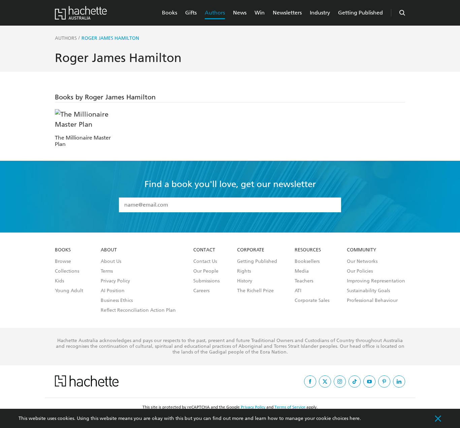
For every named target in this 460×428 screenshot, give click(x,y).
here (355, 418)
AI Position (113, 290)
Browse (63, 261)
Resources (308, 250)
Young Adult (69, 290)
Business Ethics (117, 300)
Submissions (206, 281)
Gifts (191, 12)
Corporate (250, 250)
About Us (111, 261)
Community (361, 250)
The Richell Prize (255, 290)
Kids (59, 281)
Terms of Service (289, 407)
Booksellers (307, 261)
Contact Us (205, 261)
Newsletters (287, 12)
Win (260, 12)
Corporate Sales (312, 300)
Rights (244, 271)
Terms (107, 271)
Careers (201, 290)
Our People (206, 271)
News (240, 12)
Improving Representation (376, 281)
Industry (320, 12)
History (244, 281)
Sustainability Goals (368, 290)
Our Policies (360, 271)
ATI (298, 290)
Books (169, 12)
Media (302, 271)
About (109, 250)
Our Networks (362, 261)
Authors (215, 12)
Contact (204, 250)
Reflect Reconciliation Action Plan (138, 310)
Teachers (304, 281)
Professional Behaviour (372, 300)
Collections (67, 271)
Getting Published (360, 12)
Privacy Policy (115, 281)
